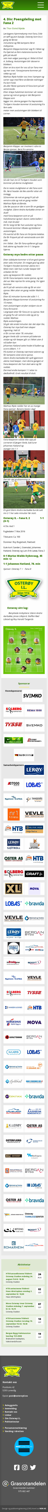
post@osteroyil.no (18, 1395)
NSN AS (43, 1508)
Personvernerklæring (16, 1428)
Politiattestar (12, 1421)
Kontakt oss (11, 1411)
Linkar (8, 1415)
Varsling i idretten (14, 1431)
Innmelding (11, 1408)
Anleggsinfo (11, 1405)
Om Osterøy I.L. (13, 1418)
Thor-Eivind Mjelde (16, 28)
